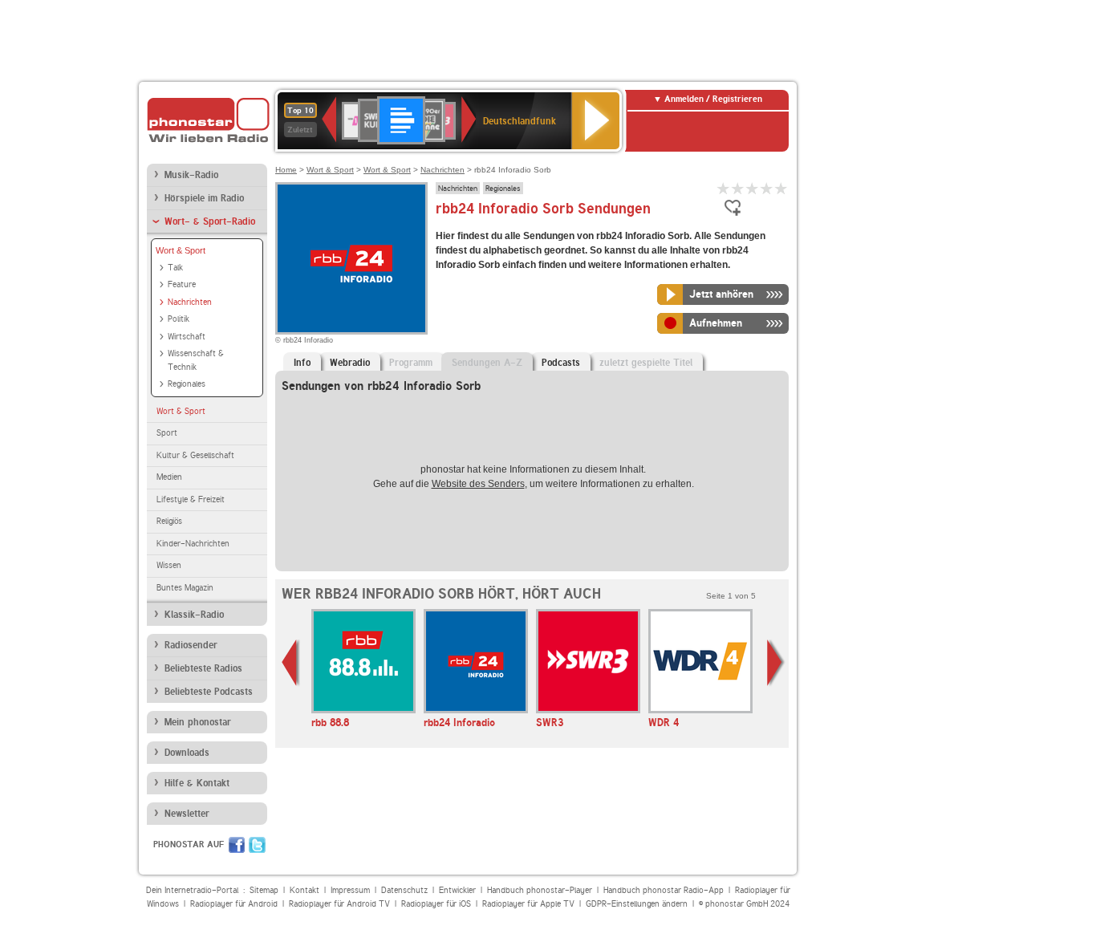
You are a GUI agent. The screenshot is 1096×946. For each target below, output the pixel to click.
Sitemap (264, 890)
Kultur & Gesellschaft (195, 455)
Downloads (186, 752)
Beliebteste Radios (203, 668)
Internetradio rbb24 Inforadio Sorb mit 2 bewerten (738, 188)
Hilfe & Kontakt (196, 783)
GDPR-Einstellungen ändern (637, 904)
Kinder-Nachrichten (192, 543)
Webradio (350, 362)
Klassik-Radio (194, 614)
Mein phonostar (197, 722)
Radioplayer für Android (234, 904)
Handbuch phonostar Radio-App (663, 890)
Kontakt (304, 890)
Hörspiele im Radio (204, 198)
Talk (175, 267)
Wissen (168, 565)
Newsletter (186, 813)
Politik (178, 319)
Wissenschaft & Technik (196, 360)
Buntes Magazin (184, 588)
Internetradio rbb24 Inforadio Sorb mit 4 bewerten (767, 188)
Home (286, 169)
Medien (169, 477)
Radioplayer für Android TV (339, 904)
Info (302, 362)
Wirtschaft (186, 336)
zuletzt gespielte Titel (645, 362)
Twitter (257, 845)
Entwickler (457, 890)
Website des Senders (478, 483)
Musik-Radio (191, 175)
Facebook (237, 845)
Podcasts (561, 362)
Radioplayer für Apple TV (528, 904)
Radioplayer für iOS (436, 904)
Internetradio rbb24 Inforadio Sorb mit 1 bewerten (723, 188)
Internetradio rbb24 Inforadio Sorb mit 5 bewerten (781, 188)
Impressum (350, 890)
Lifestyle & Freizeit (190, 499)
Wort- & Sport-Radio (209, 221)
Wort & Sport (180, 250)
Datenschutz (404, 890)
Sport (166, 433)
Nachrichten (190, 302)
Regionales (186, 384)
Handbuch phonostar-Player (539, 890)
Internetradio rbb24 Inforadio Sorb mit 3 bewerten (752, 188)
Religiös (169, 521)
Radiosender (190, 645)
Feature (182, 284)
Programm (410, 362)
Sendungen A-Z (487, 362)
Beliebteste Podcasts (208, 691)
